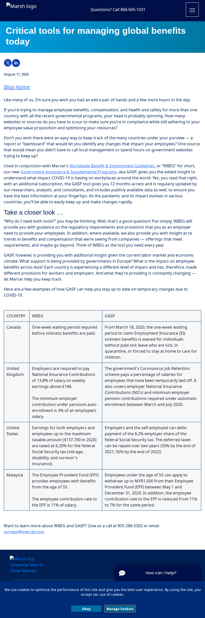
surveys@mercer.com (24, 531)
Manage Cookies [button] (120, 608)
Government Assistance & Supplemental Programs (68, 172)
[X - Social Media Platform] (8, 63)
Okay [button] (86, 608)
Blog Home (17, 87)
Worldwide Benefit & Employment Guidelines (112, 166)
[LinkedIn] (16, 63)
